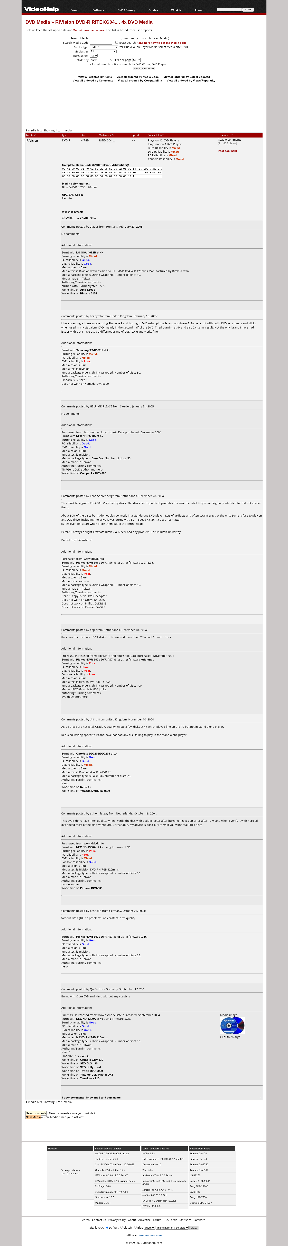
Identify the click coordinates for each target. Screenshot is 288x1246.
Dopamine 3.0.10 (151, 1164)
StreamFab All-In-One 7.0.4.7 (158, 1189)
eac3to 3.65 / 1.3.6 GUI (154, 1195)
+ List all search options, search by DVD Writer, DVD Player (128, 64)
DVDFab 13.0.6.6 (151, 1206)
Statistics (185, 1220)
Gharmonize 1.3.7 (104, 1197)
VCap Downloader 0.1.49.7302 (111, 1192)
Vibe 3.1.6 (147, 1170)
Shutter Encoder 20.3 (106, 1159)
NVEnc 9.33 (148, 1153)
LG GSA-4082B (86, 252)
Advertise (144, 1220)
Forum (75, 10)
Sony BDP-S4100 (199, 1186)
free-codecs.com (150, 1235)
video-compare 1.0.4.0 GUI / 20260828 (163, 1159)
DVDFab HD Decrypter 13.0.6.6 (159, 1200)
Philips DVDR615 (96, 603)
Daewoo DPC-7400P (201, 1202)
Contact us (99, 1220)
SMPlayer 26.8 (103, 1186)
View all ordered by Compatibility (140, 80)
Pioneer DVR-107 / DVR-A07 (94, 659)
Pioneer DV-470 (198, 1153)
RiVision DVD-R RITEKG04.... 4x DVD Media (103, 22)
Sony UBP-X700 (198, 1197)
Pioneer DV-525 (95, 607)
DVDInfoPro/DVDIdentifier (110, 165)
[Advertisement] (144, 112)
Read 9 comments (229, 139)
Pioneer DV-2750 (199, 1164)
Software (98, 10)
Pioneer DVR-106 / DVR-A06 (94, 562)
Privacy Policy (117, 1220)
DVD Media (37, 22)
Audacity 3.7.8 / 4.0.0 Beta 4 (157, 1175)
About (132, 1220)
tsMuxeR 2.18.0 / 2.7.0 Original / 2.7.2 (115, 1181)
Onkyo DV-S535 (95, 600)
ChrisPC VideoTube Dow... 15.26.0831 (115, 1164)
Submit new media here (88, 30)
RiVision (32, 140)
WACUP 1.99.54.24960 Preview (112, 1153)
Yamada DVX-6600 (97, 383)
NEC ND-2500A (86, 436)
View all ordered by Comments (93, 80)
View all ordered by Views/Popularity (191, 80)
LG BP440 (195, 1192)
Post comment (227, 151)
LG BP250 (195, 1175)
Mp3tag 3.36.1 (103, 1202)
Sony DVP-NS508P (200, 1181)
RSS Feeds (170, 1220)
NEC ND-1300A (86, 847)
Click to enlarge (230, 1037)
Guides (153, 10)
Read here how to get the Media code (162, 42)
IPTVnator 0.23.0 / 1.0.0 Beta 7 (111, 1175)
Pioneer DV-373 (198, 1159)
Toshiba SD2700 (199, 1170)
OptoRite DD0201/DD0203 (93, 753)
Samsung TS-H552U (89, 350)
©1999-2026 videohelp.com (144, 1243)
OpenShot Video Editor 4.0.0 (110, 1170)
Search (85, 1220)
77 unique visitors (70, 1170)
